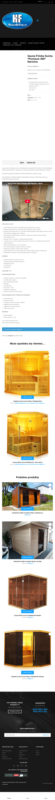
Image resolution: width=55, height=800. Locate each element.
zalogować (10, 335)
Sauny (15, 43)
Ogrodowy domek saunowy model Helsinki (27, 561)
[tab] (21, 162)
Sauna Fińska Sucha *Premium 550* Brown (27, 615)
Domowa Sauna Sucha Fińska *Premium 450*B (27, 401)
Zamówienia (22, 754)
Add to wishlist (50, 358)
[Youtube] (49, 2)
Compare (50, 355)
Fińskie (23, 43)
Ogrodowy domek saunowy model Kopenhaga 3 (27, 513)
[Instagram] (46, 2)
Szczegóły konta (23, 751)
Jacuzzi (32, 100)
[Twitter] (17, 765)
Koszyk (45, 798)
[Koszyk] (45, 796)
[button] (37, 20)
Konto (27, 798)
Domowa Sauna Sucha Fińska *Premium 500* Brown (27, 676)
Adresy (20, 756)
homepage (7, 43)
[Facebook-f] (43, 2)
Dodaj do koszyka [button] (27, 458)
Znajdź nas (4, 756)
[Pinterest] (52, 2)
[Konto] (27, 796)
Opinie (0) (31, 163)
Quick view (50, 351)
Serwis (3, 754)
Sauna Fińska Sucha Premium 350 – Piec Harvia (27, 462)
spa (36, 100)
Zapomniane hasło (23, 758)
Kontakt (4, 752)
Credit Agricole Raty (6, 758)
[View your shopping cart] (51, 20)
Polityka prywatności (7, 751)
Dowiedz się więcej (27, 397)
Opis (22, 163)
